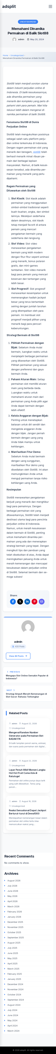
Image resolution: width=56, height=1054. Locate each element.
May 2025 (12, 958)
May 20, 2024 (37, 39)
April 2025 (12, 963)
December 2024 (15, 984)
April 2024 (12, 1025)
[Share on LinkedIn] (27, 601)
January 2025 (14, 979)
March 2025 (13, 968)
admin (21, 39)
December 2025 (15, 922)
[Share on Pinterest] (34, 601)
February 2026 (14, 911)
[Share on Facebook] (13, 601)
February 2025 (14, 974)
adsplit (9, 6)
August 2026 (13, 880)
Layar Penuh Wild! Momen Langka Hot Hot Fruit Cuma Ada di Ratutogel (27, 773)
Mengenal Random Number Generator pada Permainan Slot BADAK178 (26, 735)
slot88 (36, 152)
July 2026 (12, 886)
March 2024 (13, 1031)
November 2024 (15, 989)
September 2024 (15, 1000)
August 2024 (13, 1005)
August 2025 (13, 942)
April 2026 (12, 901)
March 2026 (13, 906)
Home (5, 55)
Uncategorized (28, 22)
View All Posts (16, 656)
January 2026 (14, 917)
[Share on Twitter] (20, 601)
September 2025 (15, 937)
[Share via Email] (42, 601)
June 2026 (12, 891)
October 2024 (14, 994)
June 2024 (12, 1015)
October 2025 (14, 932)
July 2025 (12, 948)
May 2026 (12, 896)
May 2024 (12, 1020)
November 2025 (15, 927)
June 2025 (12, 953)
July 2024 (12, 1010)
